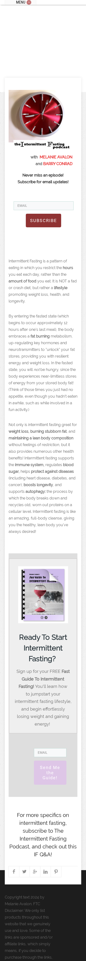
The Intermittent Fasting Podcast (38, 839)
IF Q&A (42, 854)
